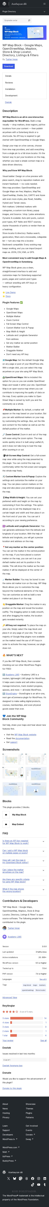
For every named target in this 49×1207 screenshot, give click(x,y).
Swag (29, 1139)
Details (8, 76)
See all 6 (43, 979)
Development (11, 95)
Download (8, 66)
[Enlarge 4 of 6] (43, 770)
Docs (8, 296)
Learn (5, 1126)
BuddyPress (9, 1161)
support (13, 742)
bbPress (8, 1156)
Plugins (29, 1113)
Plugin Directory (9, 11)
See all (43, 1040)
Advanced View (10, 997)
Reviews (9, 82)
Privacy (6, 1117)
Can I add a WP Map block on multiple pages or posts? (15, 851)
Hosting (6, 1113)
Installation (10, 89)
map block (27, 985)
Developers (8, 1134)
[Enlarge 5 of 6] (20, 785)
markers (42, 985)
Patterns (30, 1117)
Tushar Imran (12, 59)
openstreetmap (28, 990)
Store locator (40, 990)
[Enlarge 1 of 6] (20, 757)
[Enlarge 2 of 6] (43, 757)
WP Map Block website (25, 734)
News (5, 1108)
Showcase (30, 1104)
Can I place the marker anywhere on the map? (13, 871)
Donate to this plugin (12, 1088)
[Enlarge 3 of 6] (20, 770)
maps (35, 985)
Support (6, 1130)
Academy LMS (12, 674)
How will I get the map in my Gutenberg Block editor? (16, 861)
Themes (29, 1108)
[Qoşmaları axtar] (29, 20)
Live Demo (11, 292)
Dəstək (8, 102)
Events (29, 1130)
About (5, 1104)
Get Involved (32, 1126)
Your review (8, 1040)
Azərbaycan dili (15, 1172)
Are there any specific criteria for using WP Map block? (16, 880)
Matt (6, 1152)
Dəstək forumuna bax (12, 1065)
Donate (30, 1134)
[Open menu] (45, 4)
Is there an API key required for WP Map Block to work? (16, 842)
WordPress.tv (10, 1139)
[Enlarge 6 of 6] (43, 785)
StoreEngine (11, 693)
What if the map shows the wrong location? (13, 890)
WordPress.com (11, 1147)
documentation (22, 738)
